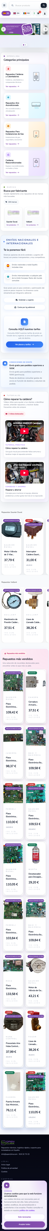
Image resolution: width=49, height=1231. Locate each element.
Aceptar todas (24, 1224)
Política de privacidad (9, 1168)
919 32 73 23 (24, 1154)
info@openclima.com (9, 1154)
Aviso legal (5, 1164)
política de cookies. (27, 1210)
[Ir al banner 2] (25, 44)
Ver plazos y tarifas (23, 344)
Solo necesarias (24, 1217)
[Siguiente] (45, 29)
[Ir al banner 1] (23, 44)
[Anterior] (3, 29)
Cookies (4, 1171)
